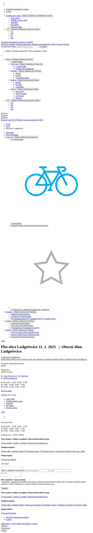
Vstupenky (20, 87)
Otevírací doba (16, 27)
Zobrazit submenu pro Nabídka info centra (37, 16)
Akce (8, 126)
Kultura (13, 80)
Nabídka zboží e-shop (19, 20)
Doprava (19, 98)
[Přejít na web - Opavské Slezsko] (8, 460)
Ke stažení (15, 25)
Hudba (18, 82)
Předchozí (66, 359)
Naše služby (15, 18)
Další (23, 359)
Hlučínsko (10, 133)
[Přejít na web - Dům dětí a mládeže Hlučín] (12, 451)
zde (52, 484)
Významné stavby (22, 78)
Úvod (8, 124)
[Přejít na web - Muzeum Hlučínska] (32, 505)
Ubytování (20, 96)
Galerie (18, 76)
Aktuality (14, 22)
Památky (14, 71)
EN (12, 34)
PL (12, 36)
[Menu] (2, 55)
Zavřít (4, 531)
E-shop (8, 11)
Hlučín (53, 44)
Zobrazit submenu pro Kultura (28, 80)
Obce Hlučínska (12, 135)
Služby (13, 89)
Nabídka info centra (13, 16)
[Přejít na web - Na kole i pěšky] (78, 451)
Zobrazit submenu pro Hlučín (22, 59)
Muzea (18, 73)
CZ (8, 29)
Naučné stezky (42, 226)
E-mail (17, 470)
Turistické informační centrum (17, 9)
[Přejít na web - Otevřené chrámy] (47, 451)
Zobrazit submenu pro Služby (27, 89)
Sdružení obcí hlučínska (41, 44)
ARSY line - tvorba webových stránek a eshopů (19, 524)
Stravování (20, 92)
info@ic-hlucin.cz (10, 378)
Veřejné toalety (21, 94)
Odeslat (4, 488)
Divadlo (19, 85)
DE (12, 38)
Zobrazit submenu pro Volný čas (31, 64)
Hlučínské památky (8, 44)
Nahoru (4, 526)
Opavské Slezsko (62, 44)
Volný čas (14, 64)
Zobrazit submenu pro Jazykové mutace (25, 29)
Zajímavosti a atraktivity (25, 69)
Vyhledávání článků (9, 47)
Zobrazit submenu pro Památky (30, 71)
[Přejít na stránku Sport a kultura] (31, 451)
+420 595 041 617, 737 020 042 (15, 376)
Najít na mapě (6, 391)
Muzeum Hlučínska (23, 44)
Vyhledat (43, 47)
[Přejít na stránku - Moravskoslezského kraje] (24, 443)
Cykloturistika (21, 66)
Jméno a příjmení (7, 470)
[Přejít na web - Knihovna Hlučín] (63, 451)
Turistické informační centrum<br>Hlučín (17, 42)
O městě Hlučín (17, 62)
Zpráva (23, 470)
